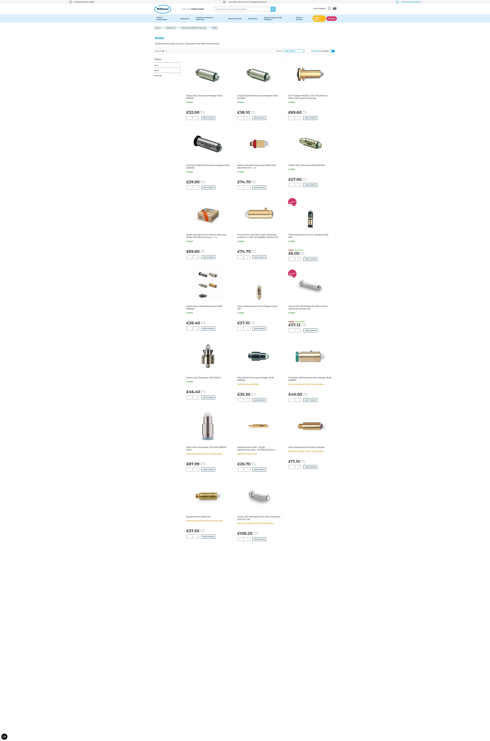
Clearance (332, 19)
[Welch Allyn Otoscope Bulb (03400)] (310, 144)
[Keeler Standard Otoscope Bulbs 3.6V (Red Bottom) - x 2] (259, 144)
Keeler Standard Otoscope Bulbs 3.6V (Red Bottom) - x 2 (256, 166)
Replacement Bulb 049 (198, 516)
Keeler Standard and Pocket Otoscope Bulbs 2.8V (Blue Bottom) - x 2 (206, 235)
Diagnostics (253, 19)
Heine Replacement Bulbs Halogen (306, 447)
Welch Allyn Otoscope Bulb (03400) (306, 165)
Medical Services (299, 18)
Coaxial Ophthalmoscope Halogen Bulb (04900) (257, 96)
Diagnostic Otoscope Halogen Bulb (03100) (204, 96)
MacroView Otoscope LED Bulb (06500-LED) (206, 448)
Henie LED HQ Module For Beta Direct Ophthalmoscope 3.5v (308, 307)
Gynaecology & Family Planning (273, 18)
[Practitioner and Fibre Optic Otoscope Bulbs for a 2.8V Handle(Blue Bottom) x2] (259, 213)
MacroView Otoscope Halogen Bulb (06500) (255, 378)
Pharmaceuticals (235, 19)
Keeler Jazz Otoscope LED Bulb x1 (203, 377)
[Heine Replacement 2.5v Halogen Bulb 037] (259, 285)
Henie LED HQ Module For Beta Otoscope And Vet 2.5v (258, 517)
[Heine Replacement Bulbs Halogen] (310, 426)
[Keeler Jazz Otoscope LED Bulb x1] (208, 356)
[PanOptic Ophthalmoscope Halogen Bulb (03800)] (310, 356)
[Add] (196, 118)
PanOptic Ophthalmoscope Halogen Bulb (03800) (310, 378)
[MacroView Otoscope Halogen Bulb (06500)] (259, 356)
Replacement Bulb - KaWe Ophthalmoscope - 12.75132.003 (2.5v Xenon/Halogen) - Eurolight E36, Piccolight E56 (256, 448)
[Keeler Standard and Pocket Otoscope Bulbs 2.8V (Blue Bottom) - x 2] (208, 213)
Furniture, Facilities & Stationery (204, 18)
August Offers (316, 18)
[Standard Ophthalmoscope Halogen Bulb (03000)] (208, 144)
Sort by (279, 51)
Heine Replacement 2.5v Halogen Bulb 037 (257, 307)
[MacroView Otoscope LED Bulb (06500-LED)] (208, 426)
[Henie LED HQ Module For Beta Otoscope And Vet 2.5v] (259, 495)
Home (157, 28)
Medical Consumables (161, 18)
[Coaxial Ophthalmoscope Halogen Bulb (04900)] (259, 74)
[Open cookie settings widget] (4, 737)
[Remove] (188, 118)
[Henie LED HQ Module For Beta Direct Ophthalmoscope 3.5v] (310, 285)
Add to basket (208, 118)
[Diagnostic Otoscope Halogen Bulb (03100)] (208, 74)
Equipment (184, 19)
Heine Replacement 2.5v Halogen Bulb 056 (308, 235)
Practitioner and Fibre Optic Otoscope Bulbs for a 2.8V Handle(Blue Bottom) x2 (258, 235)
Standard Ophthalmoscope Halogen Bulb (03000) (207, 166)
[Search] (273, 9)
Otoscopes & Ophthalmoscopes (194, 28)
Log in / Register (319, 8)
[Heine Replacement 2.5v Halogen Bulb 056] (310, 213)
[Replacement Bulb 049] (208, 495)
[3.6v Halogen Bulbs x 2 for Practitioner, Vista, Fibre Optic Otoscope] (310, 74)
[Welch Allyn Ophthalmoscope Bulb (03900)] (208, 285)
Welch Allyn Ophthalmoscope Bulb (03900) (204, 307)
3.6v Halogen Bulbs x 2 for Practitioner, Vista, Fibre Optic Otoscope (308, 96)
